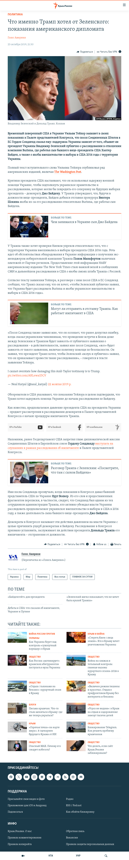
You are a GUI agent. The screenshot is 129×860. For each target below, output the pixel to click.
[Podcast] (73, 777)
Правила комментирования (24, 838)
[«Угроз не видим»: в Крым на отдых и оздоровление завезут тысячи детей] (76, 708)
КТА (51, 855)
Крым (32, 723)
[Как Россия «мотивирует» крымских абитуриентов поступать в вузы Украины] (17, 660)
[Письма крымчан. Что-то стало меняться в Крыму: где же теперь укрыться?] (17, 708)
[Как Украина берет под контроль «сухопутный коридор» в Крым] (17, 637)
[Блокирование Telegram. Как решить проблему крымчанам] (76, 727)
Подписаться (15, 812)
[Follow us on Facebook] (11, 777)
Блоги (32, 705)
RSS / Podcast (73, 805)
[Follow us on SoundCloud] (57, 777)
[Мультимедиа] (23, 856)
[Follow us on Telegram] (50, 777)
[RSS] (65, 777)
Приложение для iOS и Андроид (27, 805)
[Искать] (106, 856)
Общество (35, 657)
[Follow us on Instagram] (34, 777)
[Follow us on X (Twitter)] (18, 777)
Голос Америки (17, 37)
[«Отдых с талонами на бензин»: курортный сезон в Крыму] (17, 686)
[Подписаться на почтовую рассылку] (81, 777)
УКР (78, 855)
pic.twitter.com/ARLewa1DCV (27, 375)
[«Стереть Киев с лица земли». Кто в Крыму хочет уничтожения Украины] (76, 637)
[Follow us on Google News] (42, 777)
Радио (69, 799)
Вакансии (72, 838)
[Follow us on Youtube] (26, 777)
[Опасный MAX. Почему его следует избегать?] (17, 745)
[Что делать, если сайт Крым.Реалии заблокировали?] (76, 745)
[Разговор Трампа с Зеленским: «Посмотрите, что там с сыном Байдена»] (29, 472)
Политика (15, 14)
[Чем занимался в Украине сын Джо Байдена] (29, 226)
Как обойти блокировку (80, 812)
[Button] (85, 52)
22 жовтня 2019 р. (59, 384)
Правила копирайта (20, 844)
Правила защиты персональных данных (90, 844)
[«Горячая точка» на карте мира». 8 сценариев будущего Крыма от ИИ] (17, 727)
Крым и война (96, 634)
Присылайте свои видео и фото (26, 799)
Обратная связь (75, 831)
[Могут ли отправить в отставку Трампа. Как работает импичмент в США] (29, 313)
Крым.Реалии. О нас (20, 831)
